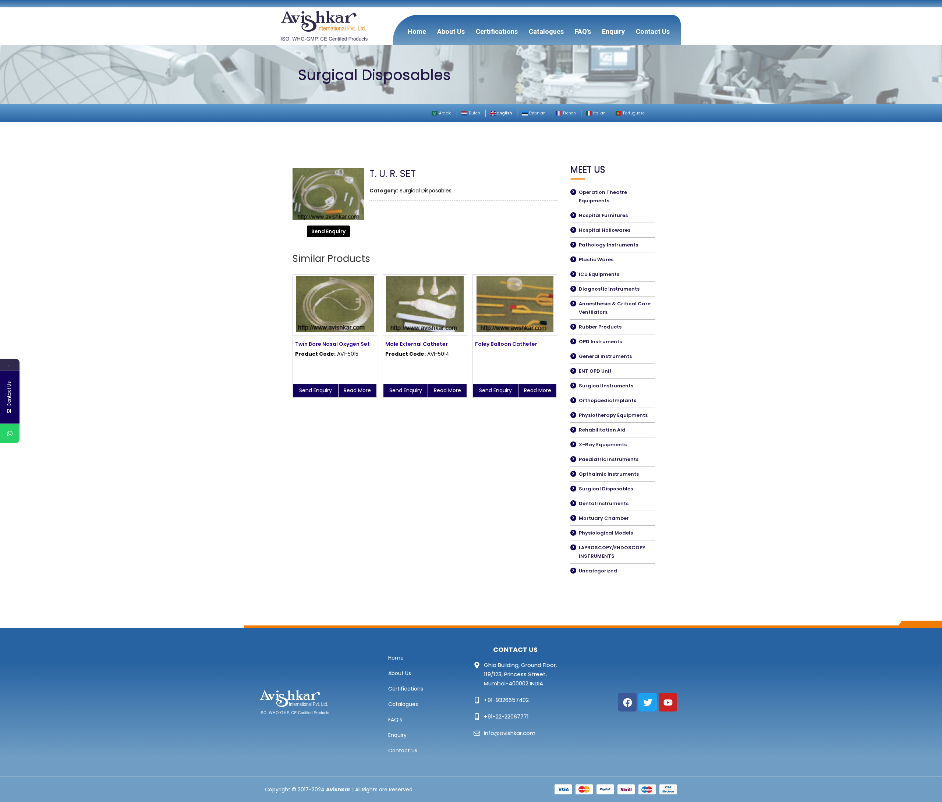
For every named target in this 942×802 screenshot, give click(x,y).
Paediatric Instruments (608, 459)
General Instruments (605, 356)
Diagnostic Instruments (609, 288)
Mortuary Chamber (604, 518)
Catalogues (546, 31)
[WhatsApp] (10, 433)
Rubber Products (600, 326)
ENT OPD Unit (595, 371)
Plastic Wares (596, 259)
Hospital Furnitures (603, 215)
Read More (357, 390)
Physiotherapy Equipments (613, 415)
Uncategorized (598, 570)
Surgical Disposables (425, 190)
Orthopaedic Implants (607, 400)
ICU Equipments (599, 274)
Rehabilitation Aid (602, 429)
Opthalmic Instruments (609, 474)
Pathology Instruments (608, 244)
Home (417, 31)
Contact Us (653, 31)
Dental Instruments (603, 503)
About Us (451, 31)
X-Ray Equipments (603, 444)
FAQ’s (583, 31)
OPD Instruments (600, 341)
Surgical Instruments (606, 385)
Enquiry (613, 31)
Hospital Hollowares (604, 230)
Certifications (497, 31)
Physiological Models (606, 532)
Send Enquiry (328, 231)
